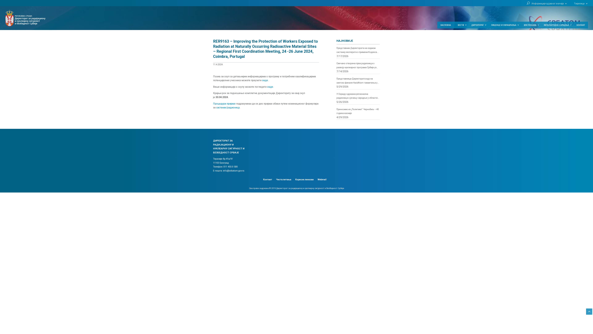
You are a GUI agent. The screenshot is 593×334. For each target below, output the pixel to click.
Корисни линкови (304, 179)
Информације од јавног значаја (548, 3)
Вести (461, 25)
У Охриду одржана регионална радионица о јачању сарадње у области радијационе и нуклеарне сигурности (357, 96)
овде (265, 80)
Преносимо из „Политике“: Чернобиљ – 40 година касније (357, 111)
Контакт (580, 25)
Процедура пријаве (224, 103)
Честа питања (283, 179)
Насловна (445, 25)
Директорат (477, 25)
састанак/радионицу (228, 107)
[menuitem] (581, 4)
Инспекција (530, 25)
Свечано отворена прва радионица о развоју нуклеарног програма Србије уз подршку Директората (356, 65)
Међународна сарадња (556, 25)
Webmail (322, 179)
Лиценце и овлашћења (503, 25)
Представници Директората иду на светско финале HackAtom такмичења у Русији (356, 81)
